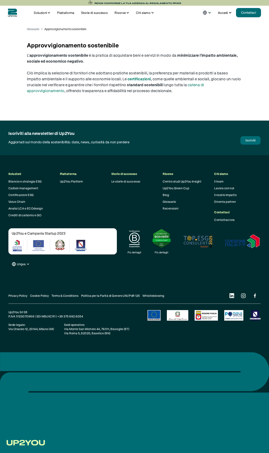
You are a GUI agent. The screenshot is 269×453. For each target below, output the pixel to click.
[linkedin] (231, 295)
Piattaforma (65, 13)
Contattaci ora (224, 220)
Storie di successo (94, 13)
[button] (42, 12)
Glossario (33, 29)
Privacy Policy (18, 295)
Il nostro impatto (225, 195)
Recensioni (170, 208)
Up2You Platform (71, 181)
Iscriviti (250, 140)
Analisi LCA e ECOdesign (25, 208)
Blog (166, 195)
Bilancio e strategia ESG (25, 181)
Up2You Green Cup (176, 188)
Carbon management (23, 188)
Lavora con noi (224, 188)
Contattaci (248, 12)
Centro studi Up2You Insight (182, 181)
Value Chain (16, 201)
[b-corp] (134, 238)
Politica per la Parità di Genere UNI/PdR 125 (110, 295)
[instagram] (243, 295)
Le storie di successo (125, 181)
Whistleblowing (153, 295)
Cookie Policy (39, 295)
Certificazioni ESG (21, 195)
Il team (218, 181)
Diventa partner (225, 201)
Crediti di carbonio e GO (25, 215)
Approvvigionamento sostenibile (65, 29)
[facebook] (255, 295)
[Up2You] (12, 13)
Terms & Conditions (65, 295)
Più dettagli (134, 252)
